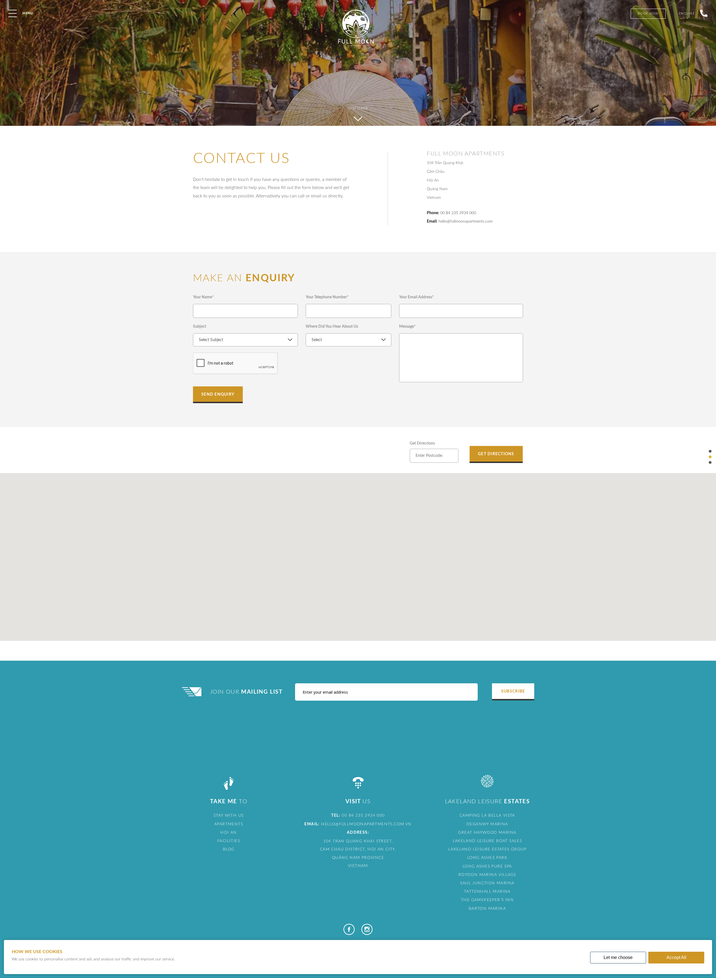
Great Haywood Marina (487, 833)
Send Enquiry (217, 394)
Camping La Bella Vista (487, 816)
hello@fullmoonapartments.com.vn (366, 824)
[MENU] (12, 13)
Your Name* (203, 297)
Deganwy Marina (487, 824)
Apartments (228, 824)
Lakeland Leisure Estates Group (487, 849)
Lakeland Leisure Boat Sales (487, 841)
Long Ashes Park (487, 858)
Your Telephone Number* (327, 297)
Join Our (246, 692)
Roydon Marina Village (487, 875)
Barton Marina (487, 909)
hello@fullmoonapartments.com (466, 221)
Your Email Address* (416, 297)
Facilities (228, 841)
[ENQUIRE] (701, 33)
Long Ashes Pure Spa (487, 866)
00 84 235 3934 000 (458, 213)
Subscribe (513, 691)
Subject (199, 327)
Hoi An (228, 833)
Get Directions (422, 443)
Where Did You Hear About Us (332, 327)
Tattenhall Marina (487, 892)
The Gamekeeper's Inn (487, 900)
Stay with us (229, 816)
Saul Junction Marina (487, 883)
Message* (407, 327)
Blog (229, 849)
